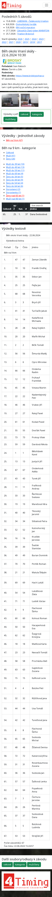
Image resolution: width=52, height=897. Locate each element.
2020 (18, 42)
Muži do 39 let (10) (15, 164)
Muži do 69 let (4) (14, 173)
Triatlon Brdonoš (25, 33)
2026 (20, 39)
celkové (24, 114)
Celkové (10, 152)
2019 (25, 42)
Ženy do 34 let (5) (14, 176)
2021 (11, 42)
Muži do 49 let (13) (15, 167)
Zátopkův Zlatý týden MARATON (33, 30)
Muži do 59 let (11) (15, 170)
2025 (27, 39)
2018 (32, 42)
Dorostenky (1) (13, 192)
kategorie (37, 114)
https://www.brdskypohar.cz (30, 75)
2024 (34, 39)
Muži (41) (10, 155)
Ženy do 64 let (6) (14, 186)
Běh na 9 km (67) (14, 140)
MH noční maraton (25, 27)
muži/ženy (10, 119)
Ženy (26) (10, 158)
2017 (39, 42)
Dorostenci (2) (13, 189)
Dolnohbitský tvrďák (26, 24)
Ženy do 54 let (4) (14, 183)
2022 (4, 42)
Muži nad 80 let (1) (15, 198)
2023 (41, 39)
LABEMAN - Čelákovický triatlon (33, 21)
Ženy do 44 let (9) (14, 179)
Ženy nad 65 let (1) (15, 195)
